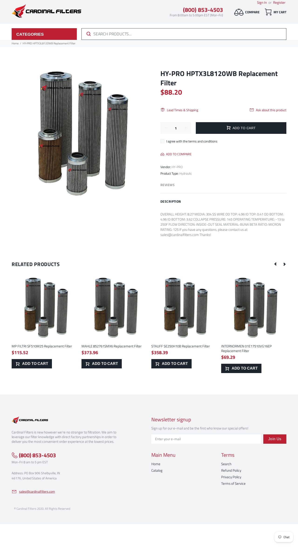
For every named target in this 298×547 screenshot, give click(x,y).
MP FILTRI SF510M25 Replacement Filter (42, 346)
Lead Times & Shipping (182, 109)
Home (155, 464)
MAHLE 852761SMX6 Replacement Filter (111, 346)
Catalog (157, 470)
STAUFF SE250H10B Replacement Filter (180, 346)
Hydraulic (185, 173)
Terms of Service (233, 483)
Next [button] (284, 264)
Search (226, 464)
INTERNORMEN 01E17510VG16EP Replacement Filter (246, 348)
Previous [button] (275, 264)
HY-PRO (177, 166)
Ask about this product (271, 109)
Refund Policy (231, 470)
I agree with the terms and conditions (191, 141)
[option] (44, 317)
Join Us (274, 439)
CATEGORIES (30, 34)
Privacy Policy (231, 477)
